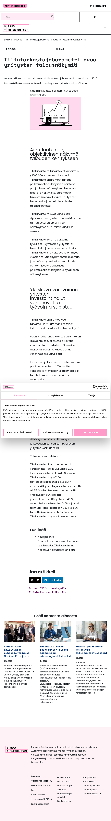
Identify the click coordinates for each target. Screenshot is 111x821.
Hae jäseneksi (89, 777)
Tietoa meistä (64, 781)
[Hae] (52, 16)
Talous (33, 588)
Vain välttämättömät (20, 432)
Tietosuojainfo (90, 789)
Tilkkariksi (60, 592)
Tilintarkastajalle (53, 588)
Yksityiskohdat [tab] (55, 395)
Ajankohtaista (64, 801)
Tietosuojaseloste (91, 785)
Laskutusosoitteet (40, 804)
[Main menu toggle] (105, 28)
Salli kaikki (91, 432)
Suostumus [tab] (19, 395)
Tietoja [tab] (91, 395)
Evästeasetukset (54, 432)
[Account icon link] (95, 17)
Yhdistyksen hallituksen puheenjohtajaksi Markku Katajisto (16, 651)
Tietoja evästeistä (92, 793)
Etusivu (8, 39)
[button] (15, 6)
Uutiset (18, 39)
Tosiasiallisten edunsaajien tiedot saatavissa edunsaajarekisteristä (56, 651)
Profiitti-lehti (89, 781)
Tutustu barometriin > (44, 456)
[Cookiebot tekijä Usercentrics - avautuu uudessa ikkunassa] (95, 387)
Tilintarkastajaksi (65, 785)
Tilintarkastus (39, 592)
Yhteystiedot (63, 777)
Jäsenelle (61, 789)
